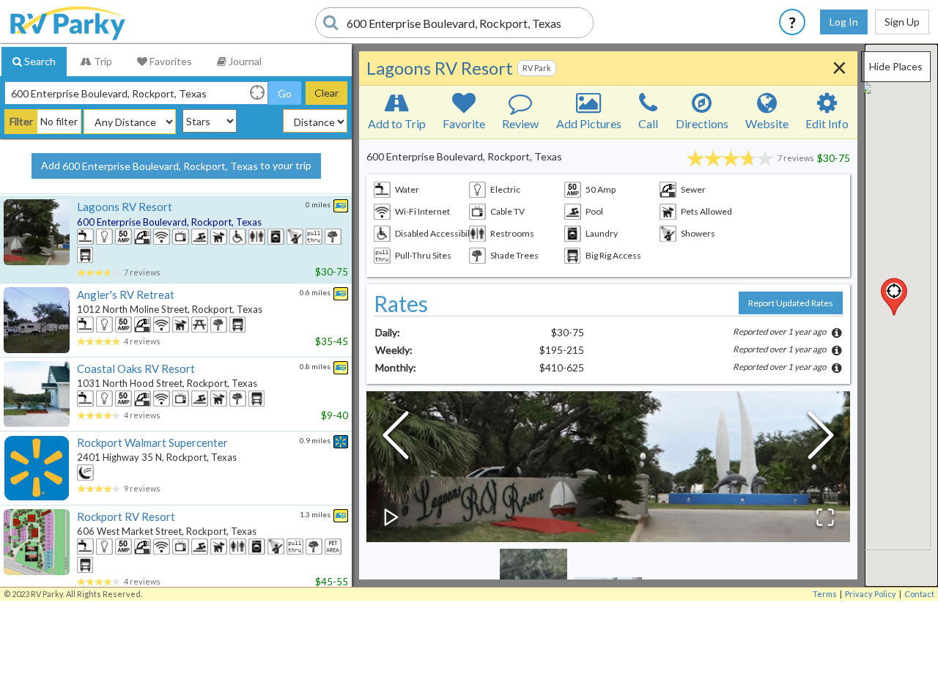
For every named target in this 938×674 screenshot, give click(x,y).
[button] (894, 297)
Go (285, 93)
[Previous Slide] (395, 438)
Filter (21, 121)
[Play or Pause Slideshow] (391, 517)
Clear (326, 92)
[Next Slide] (820, 438)
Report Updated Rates (790, 302)
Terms (825, 594)
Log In (844, 21)
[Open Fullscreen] (825, 517)
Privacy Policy (870, 594)
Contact (919, 594)
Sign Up (902, 21)
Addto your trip (176, 165)
